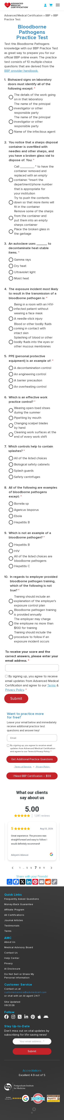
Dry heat (20, 266)
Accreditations (32, 1070)
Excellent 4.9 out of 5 (32, 1075)
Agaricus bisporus (26, 510)
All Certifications (14, 914)
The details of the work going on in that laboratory (34, 97)
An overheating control (30, 387)
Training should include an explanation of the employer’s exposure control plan (35, 601)
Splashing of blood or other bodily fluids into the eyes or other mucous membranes (34, 341)
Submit (16, 698)
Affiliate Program (14, 909)
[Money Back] (38, 1098)
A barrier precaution (28, 380)
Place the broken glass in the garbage (31, 231)
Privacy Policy (14, 690)
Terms (51, 685)
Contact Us (11, 952)
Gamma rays (22, 260)
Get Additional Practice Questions (32, 759)
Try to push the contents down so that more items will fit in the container (34, 202)
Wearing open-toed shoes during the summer (32, 410)
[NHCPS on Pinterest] (33, 1017)
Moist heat (21, 278)
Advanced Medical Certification (23, 15)
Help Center (11, 958)
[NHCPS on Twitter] (20, 1017)
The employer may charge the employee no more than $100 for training (33, 623)
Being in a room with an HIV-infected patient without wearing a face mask (34, 308)
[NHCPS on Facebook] (6, 1017)
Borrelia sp (21, 504)
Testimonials (12, 925)
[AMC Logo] (20, 5)
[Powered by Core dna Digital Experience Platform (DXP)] (32, 1112)
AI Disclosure (12, 968)
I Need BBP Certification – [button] (32, 776)
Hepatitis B (22, 522)
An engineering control (30, 374)
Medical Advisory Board (18, 947)
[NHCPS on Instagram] (13, 1017)
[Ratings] (16, 1098)
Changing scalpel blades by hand (31, 425)
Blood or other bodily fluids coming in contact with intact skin (33, 328)
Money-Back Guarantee (18, 904)
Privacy (8, 963)
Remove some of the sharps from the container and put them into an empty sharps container (33, 218)
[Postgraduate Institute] (19, 1086)
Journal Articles (13, 920)
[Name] (58, 5)
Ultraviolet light (25, 272)
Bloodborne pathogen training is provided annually (35, 612)
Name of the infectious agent (34, 132)
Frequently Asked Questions (21, 898)
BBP (48, 15)
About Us (9, 942)
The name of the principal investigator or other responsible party (32, 108)
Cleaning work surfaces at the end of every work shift (35, 434)
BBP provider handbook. (21, 71)
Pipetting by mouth (27, 418)
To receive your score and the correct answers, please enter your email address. (31, 656)
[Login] (45, 5)
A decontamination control (32, 368)
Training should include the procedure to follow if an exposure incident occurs (32, 636)
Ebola (18, 516)
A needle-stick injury (28, 319)
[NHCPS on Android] (46, 1017)
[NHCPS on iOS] (39, 1017)
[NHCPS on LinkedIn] (26, 1017)
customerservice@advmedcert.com (25, 992)
